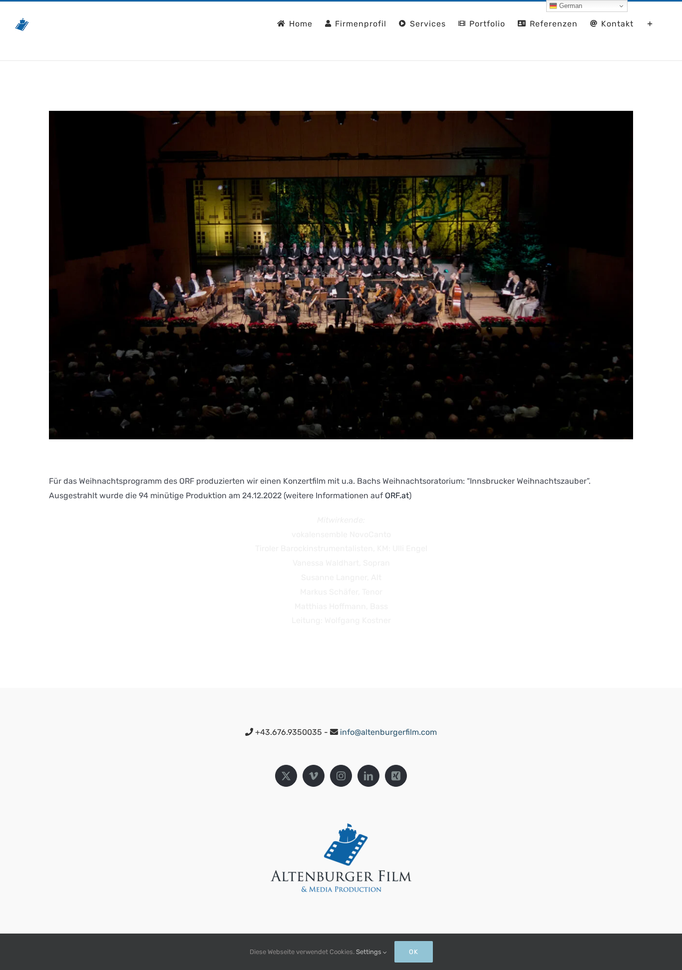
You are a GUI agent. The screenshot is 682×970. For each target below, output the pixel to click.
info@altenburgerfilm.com (388, 732)
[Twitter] (286, 776)
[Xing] (396, 776)
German (569, 5)
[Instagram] (341, 776)
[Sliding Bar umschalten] (650, 23)
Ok (413, 952)
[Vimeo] (314, 776)
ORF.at (397, 495)
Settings (369, 952)
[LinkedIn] (368, 776)
